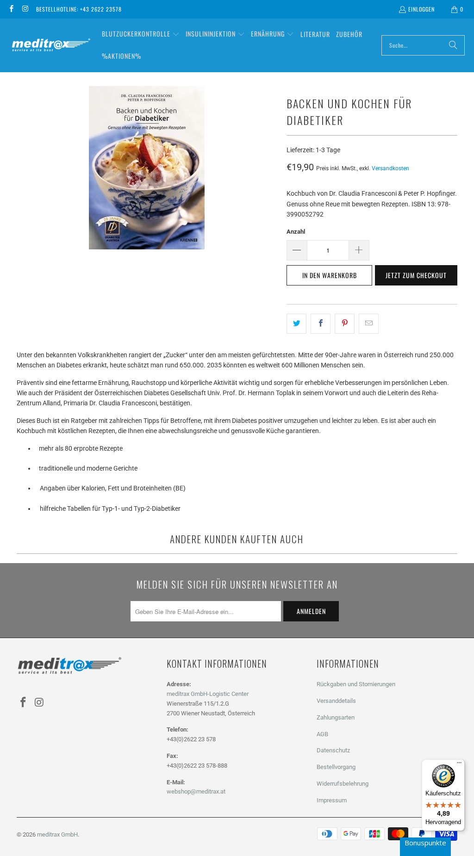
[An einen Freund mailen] (369, 323)
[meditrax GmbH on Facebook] (11, 9)
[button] (141, 34)
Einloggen (421, 9)
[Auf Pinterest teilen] (345, 323)
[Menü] (459, 764)
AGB (322, 734)
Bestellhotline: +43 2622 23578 (79, 9)
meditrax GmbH (57, 834)
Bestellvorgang (336, 766)
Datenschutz (333, 750)
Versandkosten (390, 168)
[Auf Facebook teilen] (321, 323)
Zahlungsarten (336, 717)
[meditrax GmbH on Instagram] (25, 9)
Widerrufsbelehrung (342, 783)
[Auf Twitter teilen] (296, 323)
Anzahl (296, 231)
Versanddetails (336, 700)
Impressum (332, 800)
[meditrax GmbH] (51, 45)
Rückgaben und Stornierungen (356, 684)
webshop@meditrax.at (196, 791)
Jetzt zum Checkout (416, 275)
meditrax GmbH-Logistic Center (208, 693)
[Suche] (453, 45)
